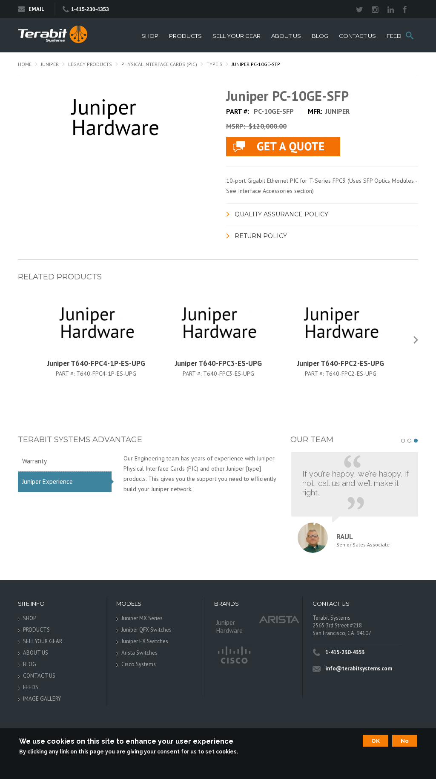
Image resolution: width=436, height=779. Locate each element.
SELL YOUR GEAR (236, 36)
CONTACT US (357, 36)
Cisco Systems (138, 664)
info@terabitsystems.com (358, 668)
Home (25, 64)
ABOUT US (286, 36)
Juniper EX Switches (144, 641)
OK (375, 740)
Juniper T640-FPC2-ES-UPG (340, 363)
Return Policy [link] (261, 236)
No (405, 740)
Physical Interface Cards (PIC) (159, 64)
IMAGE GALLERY (42, 698)
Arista (279, 619)
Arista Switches (139, 652)
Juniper (50, 64)
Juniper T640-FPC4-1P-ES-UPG (96, 363)
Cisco (233, 655)
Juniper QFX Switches (146, 629)
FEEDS (396, 36)
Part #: (66, 373)
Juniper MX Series (142, 618)
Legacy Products (90, 64)
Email (37, 9)
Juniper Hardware (229, 626)
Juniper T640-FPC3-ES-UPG (218, 363)
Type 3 (214, 64)
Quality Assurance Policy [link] (281, 214)
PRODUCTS (185, 36)
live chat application (283, 146)
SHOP (149, 36)
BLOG (320, 36)
